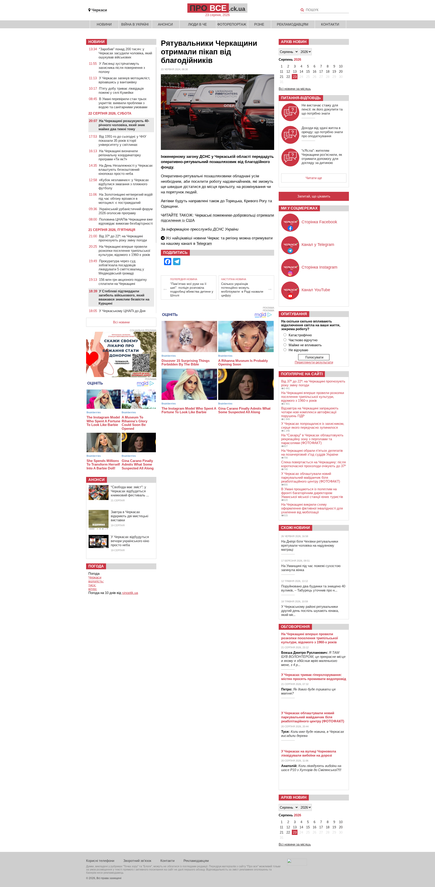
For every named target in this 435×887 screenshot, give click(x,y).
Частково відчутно (303, 340)
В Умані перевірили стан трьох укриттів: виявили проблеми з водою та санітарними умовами (123, 103)
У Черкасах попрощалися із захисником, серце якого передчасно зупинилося (312, 425)
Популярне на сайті (302, 374)
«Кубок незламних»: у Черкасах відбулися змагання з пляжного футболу (124, 184)
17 (321, 71)
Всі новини (121, 322)
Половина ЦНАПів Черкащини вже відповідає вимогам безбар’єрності (126, 221)
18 (327, 71)
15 (308, 71)
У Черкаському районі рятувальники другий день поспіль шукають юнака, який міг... (310, 611)
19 (334, 71)
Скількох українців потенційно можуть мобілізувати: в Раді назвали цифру (242, 289)
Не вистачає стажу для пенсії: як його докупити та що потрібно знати (322, 109)
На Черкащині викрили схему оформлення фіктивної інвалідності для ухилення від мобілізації (312, 508)
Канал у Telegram (318, 244)
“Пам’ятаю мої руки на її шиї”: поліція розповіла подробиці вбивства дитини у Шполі (191, 289)
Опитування (294, 314)
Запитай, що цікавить (313, 196)
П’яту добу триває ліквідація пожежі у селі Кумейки (121, 90)
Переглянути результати (314, 362)
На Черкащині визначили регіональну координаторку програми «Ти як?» (120, 155)
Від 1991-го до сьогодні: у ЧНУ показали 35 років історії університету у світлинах (122, 141)
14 (301, 71)
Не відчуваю (298, 350)
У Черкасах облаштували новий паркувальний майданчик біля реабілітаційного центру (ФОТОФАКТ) (310, 477)
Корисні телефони (100, 861)
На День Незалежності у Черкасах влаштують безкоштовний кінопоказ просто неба (126, 169)
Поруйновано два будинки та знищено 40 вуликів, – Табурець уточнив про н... (313, 588)
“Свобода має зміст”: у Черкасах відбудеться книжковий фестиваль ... (130, 491)
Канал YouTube (316, 290)
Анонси (165, 24)
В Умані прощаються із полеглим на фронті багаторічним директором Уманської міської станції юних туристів (312, 493)
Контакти (330, 24)
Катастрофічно (300, 335)
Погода (96, 566)
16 (314, 71)
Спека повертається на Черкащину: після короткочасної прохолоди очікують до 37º (313, 464)
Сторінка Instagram (319, 267)
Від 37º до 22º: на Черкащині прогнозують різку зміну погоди (123, 238)
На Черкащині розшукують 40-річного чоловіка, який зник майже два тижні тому (124, 125)
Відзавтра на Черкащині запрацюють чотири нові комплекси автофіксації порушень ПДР (309, 412)
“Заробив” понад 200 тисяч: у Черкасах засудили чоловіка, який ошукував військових (125, 53)
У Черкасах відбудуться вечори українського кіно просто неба (130, 541)
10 (341, 66)
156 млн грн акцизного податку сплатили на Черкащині (123, 282)
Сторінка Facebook (319, 222)
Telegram (204, 243)
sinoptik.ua (130, 593)
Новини (104, 24)
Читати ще (314, 178)
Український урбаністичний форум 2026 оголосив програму (125, 211)
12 (288, 71)
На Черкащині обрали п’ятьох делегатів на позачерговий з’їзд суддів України (312, 452)
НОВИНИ (96, 42)
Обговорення (295, 627)
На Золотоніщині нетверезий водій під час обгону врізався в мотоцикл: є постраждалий (125, 198)
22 (288, 77)
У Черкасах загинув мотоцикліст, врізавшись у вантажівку (124, 80)
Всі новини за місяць (295, 89)
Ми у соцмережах (299, 208)
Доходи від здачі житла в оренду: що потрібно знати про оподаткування (322, 132)
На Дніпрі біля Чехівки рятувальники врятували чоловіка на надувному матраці (309, 545)
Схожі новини (295, 528)
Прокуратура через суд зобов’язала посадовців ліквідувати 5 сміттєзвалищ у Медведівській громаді (121, 267)
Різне (259, 24)
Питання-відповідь (301, 98)
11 (281, 71)
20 (341, 71)
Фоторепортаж (231, 24)
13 (295, 71)
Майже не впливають (305, 345)
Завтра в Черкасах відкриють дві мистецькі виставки (129, 516)
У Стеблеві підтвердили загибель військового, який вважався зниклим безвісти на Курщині (124, 297)
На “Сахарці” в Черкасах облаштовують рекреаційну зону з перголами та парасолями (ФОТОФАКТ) (312, 439)
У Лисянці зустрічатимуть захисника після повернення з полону (122, 68)
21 (281, 77)
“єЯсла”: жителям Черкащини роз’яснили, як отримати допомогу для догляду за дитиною (322, 157)
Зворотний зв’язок (137, 861)
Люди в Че (197, 24)
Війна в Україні (135, 24)
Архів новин (294, 42)
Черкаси (99, 10)
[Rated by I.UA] (297, 864)
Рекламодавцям (292, 24)
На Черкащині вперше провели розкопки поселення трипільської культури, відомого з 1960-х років (124, 251)
